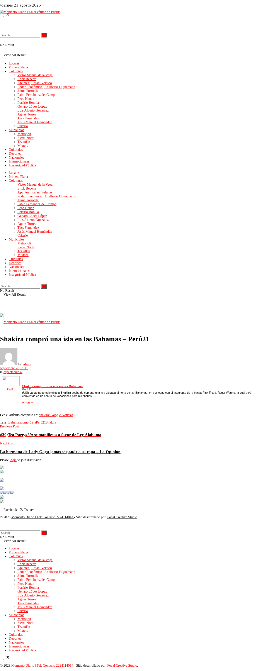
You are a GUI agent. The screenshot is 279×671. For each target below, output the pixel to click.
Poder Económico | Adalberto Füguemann (46, 87)
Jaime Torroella (28, 91)
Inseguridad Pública (22, 165)
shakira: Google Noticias (56, 415)
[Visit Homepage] (133, 32)
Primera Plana (18, 67)
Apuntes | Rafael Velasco (34, 83)
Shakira (51, 422)
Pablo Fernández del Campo (36, 95)
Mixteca (23, 145)
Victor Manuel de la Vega (35, 75)
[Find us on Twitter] (6, 15)
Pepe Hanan (25, 98)
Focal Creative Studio (122, 517)
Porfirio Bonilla (28, 102)
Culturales (16, 149)
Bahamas (14, 422)
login (13, 460)
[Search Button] (1, 25)
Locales (14, 63)
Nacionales (16, 157)
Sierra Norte (25, 138)
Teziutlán (23, 142)
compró (26, 422)
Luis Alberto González (33, 110)
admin (27, 364)
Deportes (15, 153)
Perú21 (41, 422)
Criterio (22, 126)
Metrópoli (24, 134)
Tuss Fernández (28, 118)
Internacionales (19, 161)
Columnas (16, 71)
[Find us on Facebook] (1, 15)
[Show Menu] (1, 305)
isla (33, 422)
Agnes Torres (26, 114)
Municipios (16, 130)
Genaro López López (32, 106)
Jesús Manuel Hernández (34, 122)
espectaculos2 (12, 372)
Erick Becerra (26, 79)
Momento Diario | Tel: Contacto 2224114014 (42, 517)
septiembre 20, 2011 (14, 368)
